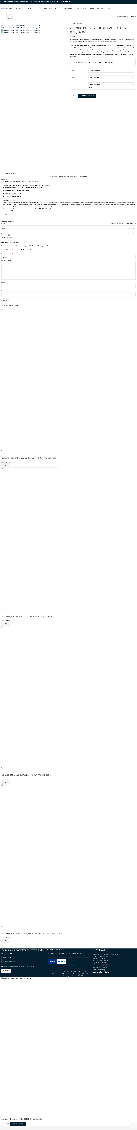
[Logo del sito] (4, 8)
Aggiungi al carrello (87, 96)
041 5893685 (45, 1)
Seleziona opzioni (18, 1124)
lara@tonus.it (65, 1)
